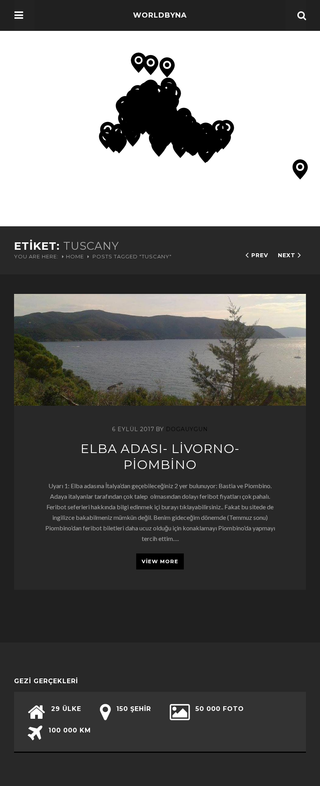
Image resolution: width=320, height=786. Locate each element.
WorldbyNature (160, 26)
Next (286, 255)
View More (160, 561)
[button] (180, 147)
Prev (259, 255)
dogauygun (187, 429)
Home (75, 256)
